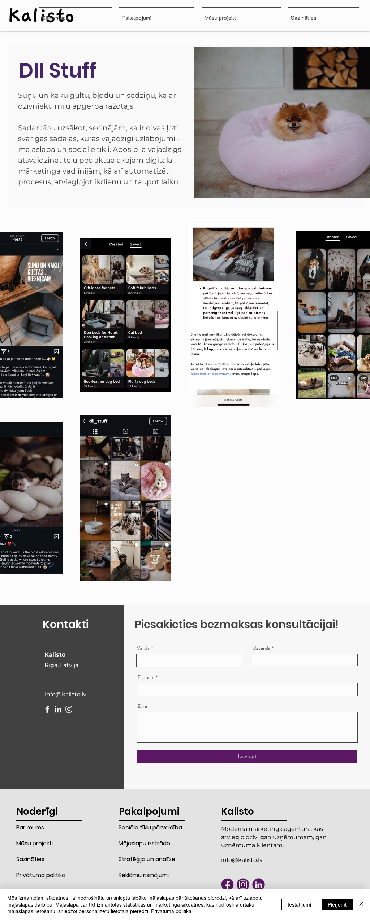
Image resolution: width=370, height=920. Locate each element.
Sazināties (30, 859)
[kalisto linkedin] (258, 884)
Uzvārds (261, 647)
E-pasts (146, 677)
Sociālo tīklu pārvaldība (144, 827)
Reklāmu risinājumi (144, 875)
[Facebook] (47, 709)
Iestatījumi (299, 904)
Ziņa (142, 706)
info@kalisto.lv (65, 694)
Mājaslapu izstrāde (144, 843)
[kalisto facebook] (227, 884)
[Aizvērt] (361, 904)
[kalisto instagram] (243, 884)
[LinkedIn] (58, 709)
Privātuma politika (40, 875)
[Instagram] (68, 709)
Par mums (30, 827)
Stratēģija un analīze (144, 859)
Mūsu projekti (34, 843)
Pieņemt (337, 904)
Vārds (143, 647)
